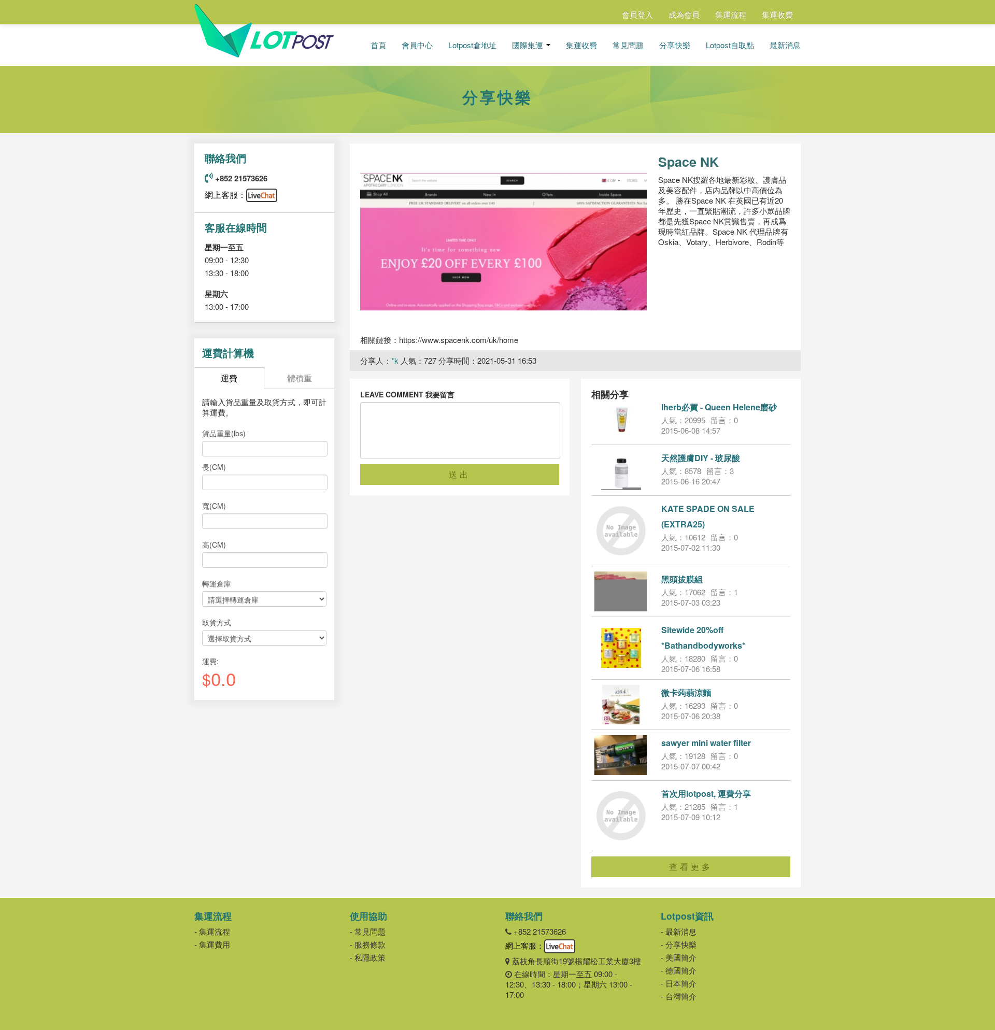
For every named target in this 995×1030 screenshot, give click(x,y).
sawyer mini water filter (706, 743)
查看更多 (691, 866)
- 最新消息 (678, 931)
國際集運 (528, 45)
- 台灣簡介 (678, 996)
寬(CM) (214, 505)
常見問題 (628, 45)
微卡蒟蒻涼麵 (686, 692)
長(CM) (214, 467)
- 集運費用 (212, 944)
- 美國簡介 (678, 957)
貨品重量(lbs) (224, 433)
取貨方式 (216, 622)
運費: (210, 661)
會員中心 (417, 45)
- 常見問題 (368, 931)
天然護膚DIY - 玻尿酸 (700, 458)
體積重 (299, 378)
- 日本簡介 (678, 983)
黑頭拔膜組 (682, 579)
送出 (460, 474)
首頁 (378, 45)
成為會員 (684, 14)
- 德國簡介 (678, 970)
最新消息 (785, 45)
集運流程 (730, 14)
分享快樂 (674, 45)
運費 (229, 378)
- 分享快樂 (678, 944)
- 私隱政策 (368, 957)
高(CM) (214, 544)
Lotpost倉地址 (472, 45)
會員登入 (637, 14)
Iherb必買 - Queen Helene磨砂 (719, 407)
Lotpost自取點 (730, 45)
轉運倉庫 (216, 583)
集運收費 (777, 14)
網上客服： (225, 195)
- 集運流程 (212, 931)
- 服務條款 (368, 944)
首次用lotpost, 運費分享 (706, 793)
